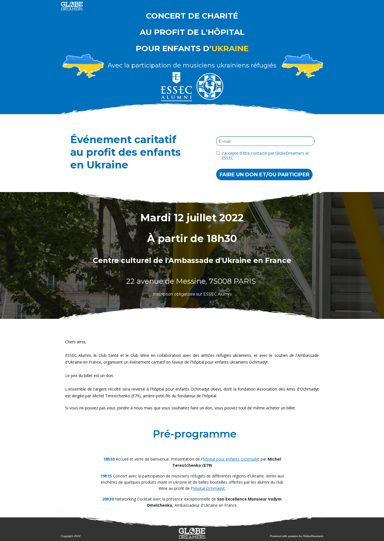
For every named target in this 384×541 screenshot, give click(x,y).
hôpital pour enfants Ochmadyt (231, 459)
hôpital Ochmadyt (209, 488)
